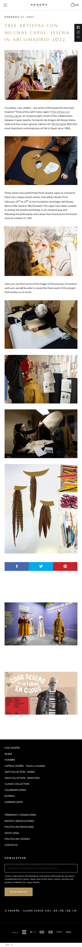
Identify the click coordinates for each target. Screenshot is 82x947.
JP (75, 910)
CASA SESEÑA (12, 747)
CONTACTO (11, 845)
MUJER (8, 753)
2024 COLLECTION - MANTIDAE (22, 778)
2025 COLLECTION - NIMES (20, 771)
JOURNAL (10, 796)
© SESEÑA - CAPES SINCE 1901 (28, 910)
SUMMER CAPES (14, 802)
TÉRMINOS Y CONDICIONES (20, 814)
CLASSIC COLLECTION (17, 784)
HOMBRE (10, 759)
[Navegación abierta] (5, 5)
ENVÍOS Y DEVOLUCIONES (19, 821)
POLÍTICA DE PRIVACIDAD (19, 827)
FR (62, 910)
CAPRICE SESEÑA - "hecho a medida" (25, 766)
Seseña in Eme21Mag (32, 722)
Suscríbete (18, 891)
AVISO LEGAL (12, 833)
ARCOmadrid (58, 124)
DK (69, 910)
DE (56, 910)
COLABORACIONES (15, 790)
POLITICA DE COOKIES (17, 839)
